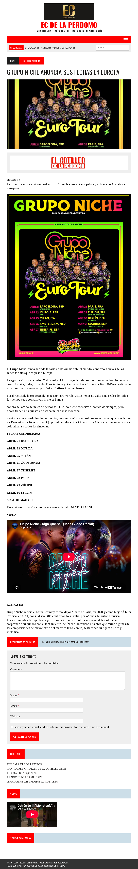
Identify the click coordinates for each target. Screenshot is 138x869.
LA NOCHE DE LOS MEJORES (24, 777)
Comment (16, 669)
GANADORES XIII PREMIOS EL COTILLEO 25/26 (36, 768)
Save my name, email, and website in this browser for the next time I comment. (62, 727)
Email (14, 706)
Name (14, 695)
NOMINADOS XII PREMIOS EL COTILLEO (32, 781)
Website (15, 716)
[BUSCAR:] (112, 47)
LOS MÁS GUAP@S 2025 (22, 773)
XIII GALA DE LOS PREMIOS (24, 764)
